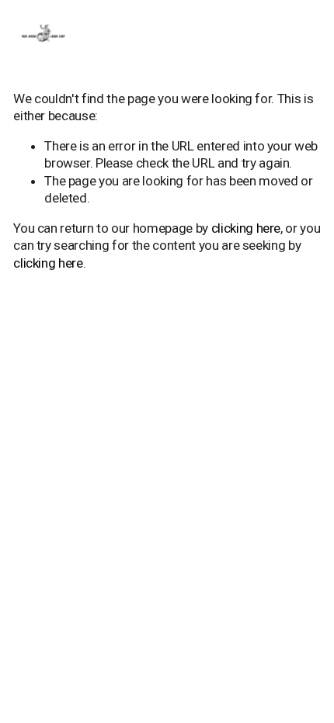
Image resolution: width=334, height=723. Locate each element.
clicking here (246, 228)
